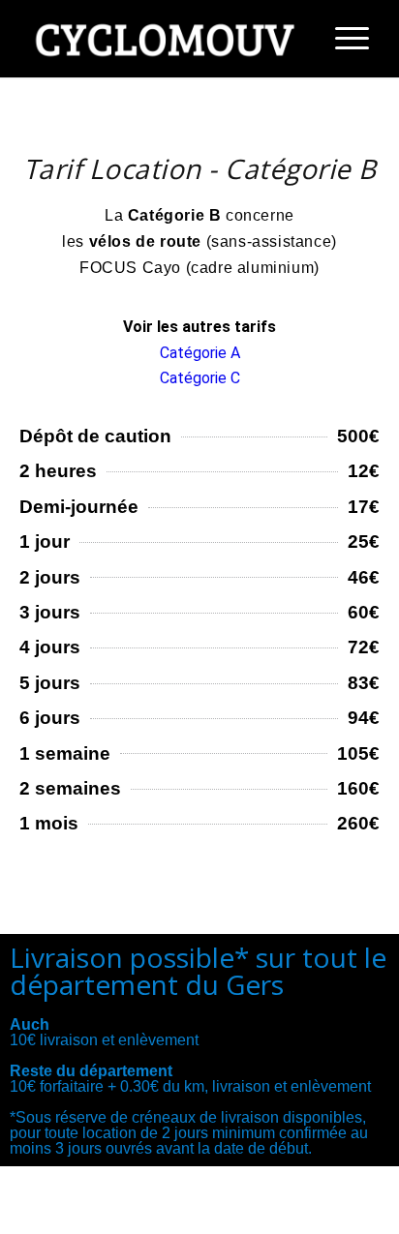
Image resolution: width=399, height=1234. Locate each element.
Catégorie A (200, 353)
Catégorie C (200, 378)
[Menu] (342, 38)
